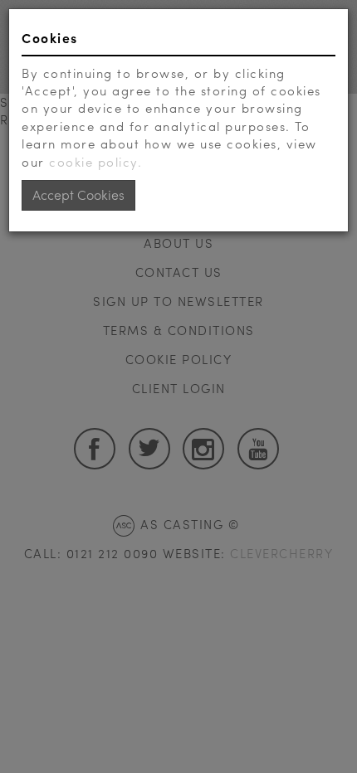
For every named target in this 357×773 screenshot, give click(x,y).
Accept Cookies (78, 194)
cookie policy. (95, 162)
